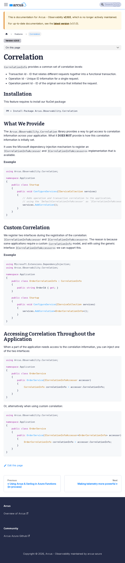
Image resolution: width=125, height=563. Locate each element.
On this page (13, 47)
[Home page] (6, 34)
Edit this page (15, 465)
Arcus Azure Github (15, 535)
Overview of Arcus (14, 513)
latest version (61, 23)
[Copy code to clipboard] (117, 110)
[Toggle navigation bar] (6, 4)
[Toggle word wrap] (112, 171)
